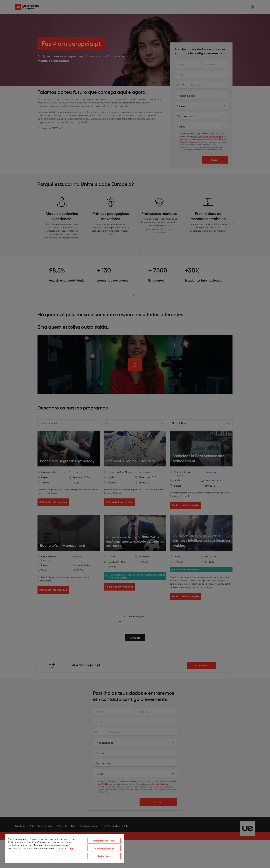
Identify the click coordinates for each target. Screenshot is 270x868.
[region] (64, 848)
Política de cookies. (65, 848)
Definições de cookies (104, 848)
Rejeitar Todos (104, 856)
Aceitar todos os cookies (103, 840)
